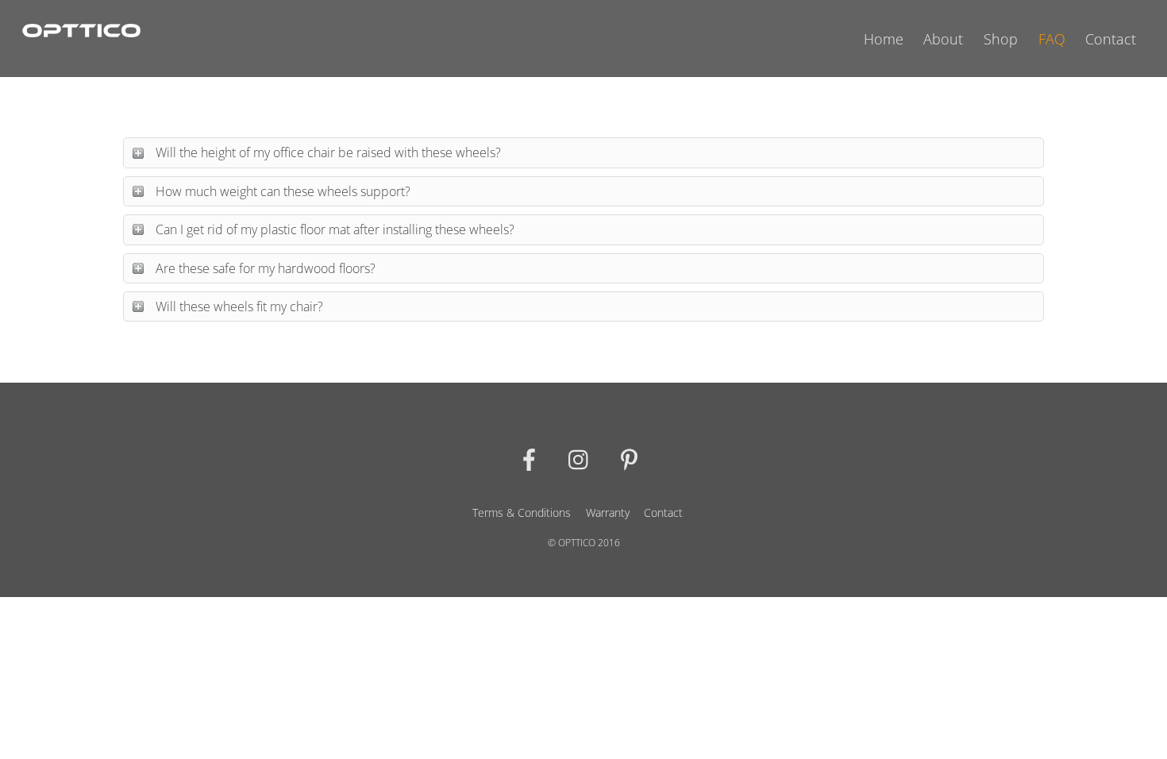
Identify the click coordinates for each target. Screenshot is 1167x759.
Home (883, 38)
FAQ (1051, 38)
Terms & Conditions (521, 512)
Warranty (608, 512)
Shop (1001, 38)
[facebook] (532, 457)
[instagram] (582, 457)
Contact (1110, 38)
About (943, 38)
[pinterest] (632, 457)
